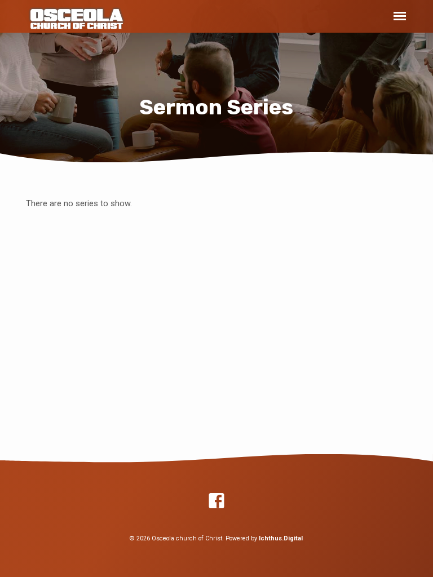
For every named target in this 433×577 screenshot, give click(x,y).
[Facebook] (216, 501)
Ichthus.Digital (281, 538)
